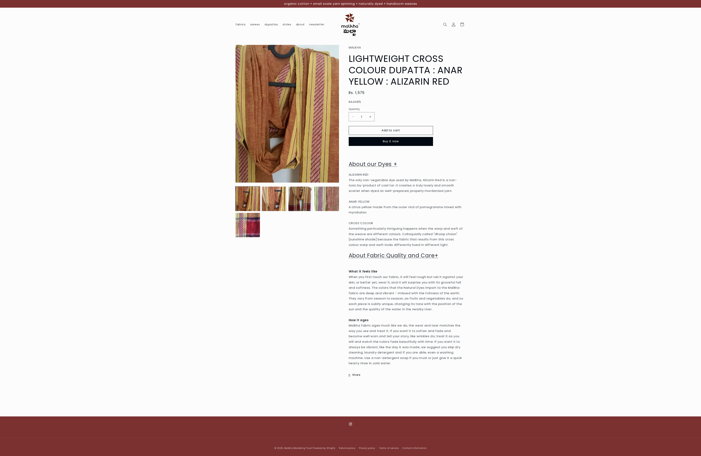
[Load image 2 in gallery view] (274, 199)
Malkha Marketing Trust (298, 448)
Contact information (414, 448)
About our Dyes (373, 164)
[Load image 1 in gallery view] (247, 199)
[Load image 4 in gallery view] (327, 199)
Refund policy (347, 448)
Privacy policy (367, 448)
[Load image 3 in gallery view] (300, 199)
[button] (445, 24)
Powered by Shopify (324, 448)
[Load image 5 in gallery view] (247, 225)
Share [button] (356, 375)
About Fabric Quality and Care (394, 256)
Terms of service (389, 448)
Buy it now (391, 141)
